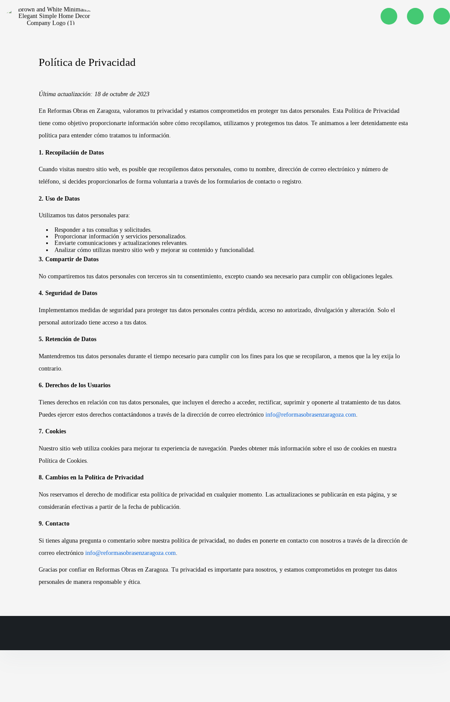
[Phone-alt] (389, 16)
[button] (219, 16)
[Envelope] (441, 16)
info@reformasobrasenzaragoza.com (310, 414)
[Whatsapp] (415, 16)
